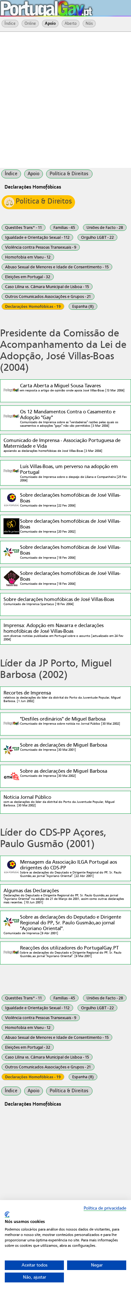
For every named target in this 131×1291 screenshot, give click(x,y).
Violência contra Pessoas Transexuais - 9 (40, 247)
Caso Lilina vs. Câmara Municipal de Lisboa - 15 (47, 286)
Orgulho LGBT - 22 (97, 237)
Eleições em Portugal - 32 (27, 276)
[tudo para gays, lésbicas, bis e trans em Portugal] (63, 6)
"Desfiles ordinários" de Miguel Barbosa (70, 720)
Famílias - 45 (64, 227)
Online (30, 23)
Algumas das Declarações (63, 896)
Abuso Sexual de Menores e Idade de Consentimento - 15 (57, 267)
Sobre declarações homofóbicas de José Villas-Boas (70, 499)
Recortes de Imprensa (62, 696)
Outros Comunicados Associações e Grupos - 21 (48, 296)
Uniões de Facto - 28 (104, 227)
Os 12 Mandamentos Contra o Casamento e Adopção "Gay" (69, 418)
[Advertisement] (65, 99)
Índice (10, 23)
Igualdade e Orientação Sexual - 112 (37, 237)
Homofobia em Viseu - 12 (28, 257)
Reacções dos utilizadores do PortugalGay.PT (70, 951)
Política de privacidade (105, 1208)
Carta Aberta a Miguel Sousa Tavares (72, 387)
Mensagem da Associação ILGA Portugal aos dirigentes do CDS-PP (70, 868)
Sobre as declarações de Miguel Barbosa (63, 746)
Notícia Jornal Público (58, 800)
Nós (89, 23)
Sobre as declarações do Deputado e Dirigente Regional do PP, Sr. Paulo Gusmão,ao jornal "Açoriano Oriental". (62, 924)
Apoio (50, 23)
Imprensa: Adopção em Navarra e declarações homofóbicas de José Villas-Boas (63, 632)
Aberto (71, 23)
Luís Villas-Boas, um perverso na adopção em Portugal (73, 473)
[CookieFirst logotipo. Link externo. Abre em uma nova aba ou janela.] (7, 1215)
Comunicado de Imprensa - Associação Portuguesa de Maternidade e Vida (62, 445)
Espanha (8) (83, 306)
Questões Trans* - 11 (23, 227)
